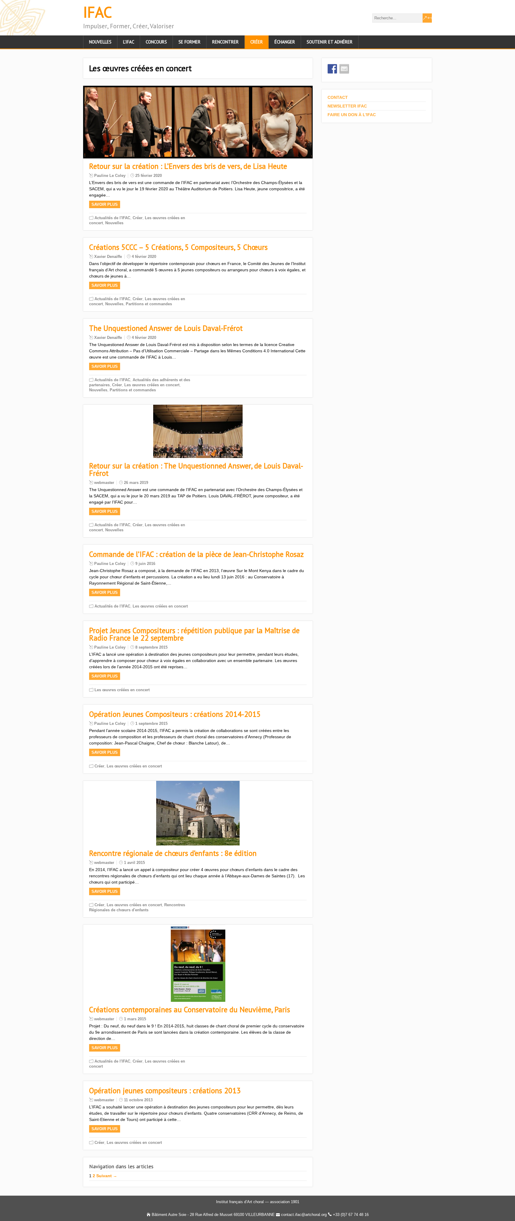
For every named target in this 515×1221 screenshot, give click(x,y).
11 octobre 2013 (138, 1100)
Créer (256, 42)
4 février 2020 (144, 256)
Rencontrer (225, 42)
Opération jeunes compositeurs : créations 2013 (165, 1090)
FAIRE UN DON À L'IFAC (352, 114)
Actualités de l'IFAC (112, 218)
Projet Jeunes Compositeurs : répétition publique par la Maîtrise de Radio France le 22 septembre (194, 634)
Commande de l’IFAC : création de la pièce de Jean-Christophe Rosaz (196, 554)
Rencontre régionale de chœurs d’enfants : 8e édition (173, 853)
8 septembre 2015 (151, 647)
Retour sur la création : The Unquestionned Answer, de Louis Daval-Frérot (196, 469)
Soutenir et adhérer (330, 42)
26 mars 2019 (136, 482)
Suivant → (106, 1175)
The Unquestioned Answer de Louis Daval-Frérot (166, 328)
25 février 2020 (148, 175)
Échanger (284, 42)
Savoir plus (104, 204)
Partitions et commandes (149, 304)
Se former (190, 42)
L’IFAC (128, 42)
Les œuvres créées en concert (151, 385)
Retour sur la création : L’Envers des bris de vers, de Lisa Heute (188, 166)
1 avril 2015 (134, 862)
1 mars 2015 (135, 1019)
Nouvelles (100, 42)
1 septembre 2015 (151, 723)
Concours (156, 42)
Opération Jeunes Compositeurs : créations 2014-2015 (175, 714)
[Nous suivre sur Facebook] (332, 69)
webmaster (104, 482)
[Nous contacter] (344, 69)
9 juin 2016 (145, 563)
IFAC (97, 12)
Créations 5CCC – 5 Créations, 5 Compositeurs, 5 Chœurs (178, 247)
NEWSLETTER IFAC (347, 106)
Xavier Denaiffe (108, 256)
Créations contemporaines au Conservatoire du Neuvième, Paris (189, 1009)
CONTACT (338, 97)
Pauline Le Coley (109, 175)
